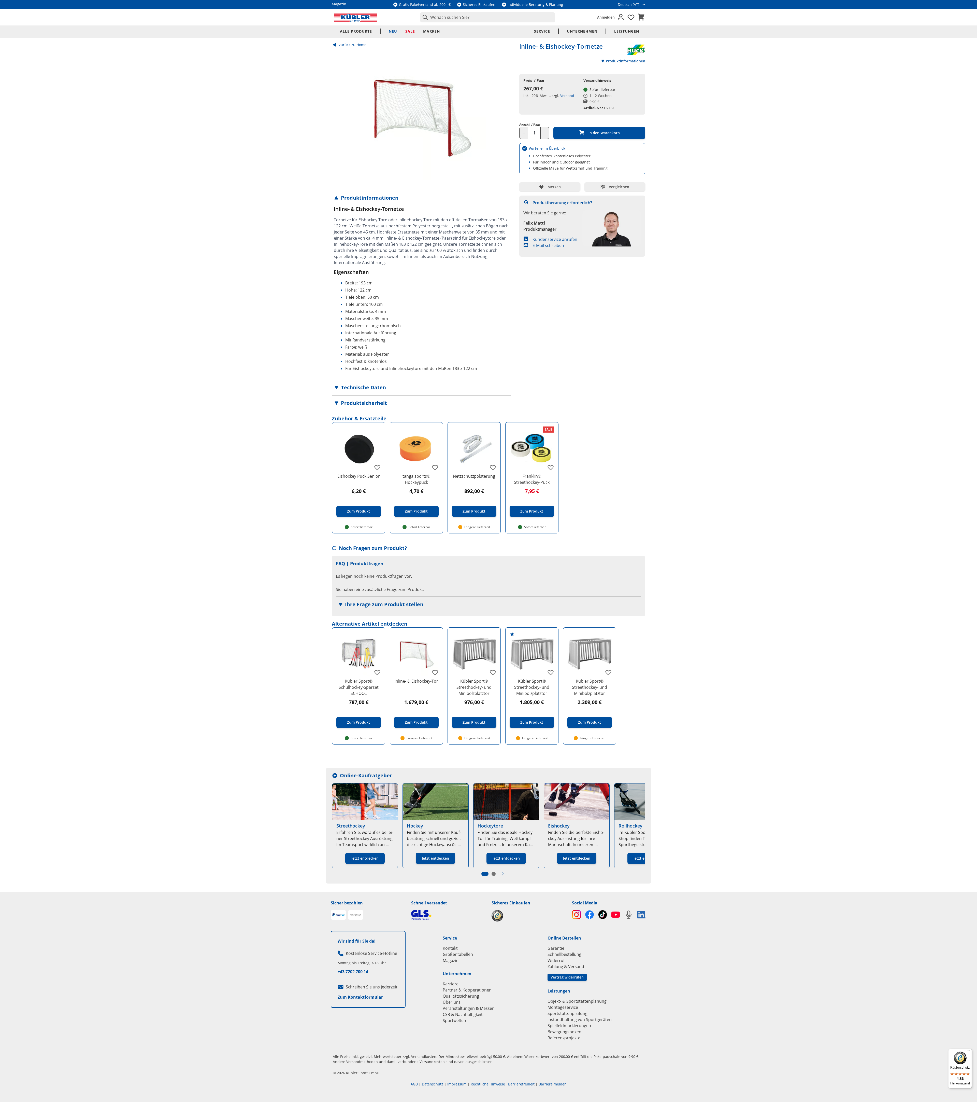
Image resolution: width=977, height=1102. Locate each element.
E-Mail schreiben (548, 245)
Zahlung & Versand (566, 966)
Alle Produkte (356, 31)
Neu (393, 31)
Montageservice (563, 1007)
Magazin (450, 960)
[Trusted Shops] (529, 915)
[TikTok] (602, 914)
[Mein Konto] (621, 17)
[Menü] (969, 1052)
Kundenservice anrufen (555, 239)
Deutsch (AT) (628, 4)
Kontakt (450, 948)
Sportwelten (454, 1020)
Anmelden (606, 17)
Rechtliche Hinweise (488, 1084)
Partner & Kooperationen (467, 990)
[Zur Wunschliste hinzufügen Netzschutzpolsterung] (492, 467)
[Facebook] (589, 914)
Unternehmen (582, 31)
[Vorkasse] (355, 915)
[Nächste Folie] (503, 874)
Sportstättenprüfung (567, 1013)
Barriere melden (553, 1084)
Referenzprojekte (564, 1038)
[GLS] (448, 915)
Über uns (452, 1002)
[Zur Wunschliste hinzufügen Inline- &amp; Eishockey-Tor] (435, 672)
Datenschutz (432, 1084)
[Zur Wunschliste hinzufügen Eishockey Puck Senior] (377, 467)
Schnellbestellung (564, 954)
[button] (421, 197)
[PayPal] (338, 915)
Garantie (556, 948)
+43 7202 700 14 (353, 971)
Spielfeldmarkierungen (569, 1025)
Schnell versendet (429, 903)
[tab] (485, 874)
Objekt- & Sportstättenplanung (577, 1001)
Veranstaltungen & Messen (469, 1008)
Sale (410, 31)
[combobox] (487, 17)
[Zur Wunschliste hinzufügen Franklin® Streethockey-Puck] (550, 467)
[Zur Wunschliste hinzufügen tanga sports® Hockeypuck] (435, 467)
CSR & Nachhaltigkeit (463, 1014)
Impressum (457, 1084)
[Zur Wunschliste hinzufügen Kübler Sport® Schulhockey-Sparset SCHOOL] (377, 672)
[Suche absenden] (424, 17)
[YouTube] (615, 914)
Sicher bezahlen (347, 903)
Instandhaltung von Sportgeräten (580, 1019)
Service (542, 31)
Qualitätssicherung (461, 996)
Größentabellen (458, 954)
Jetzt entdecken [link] (365, 858)
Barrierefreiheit (521, 1084)
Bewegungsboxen (564, 1032)
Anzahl (529, 125)
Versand (567, 95)
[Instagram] (576, 914)
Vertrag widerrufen (567, 977)
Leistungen (626, 31)
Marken (431, 31)
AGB (414, 1084)
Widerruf (556, 960)
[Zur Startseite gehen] (355, 17)
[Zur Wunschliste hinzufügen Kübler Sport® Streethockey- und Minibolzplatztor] (492, 672)
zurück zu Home (352, 44)
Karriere (450, 984)
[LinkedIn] (641, 914)
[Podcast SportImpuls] (628, 914)
